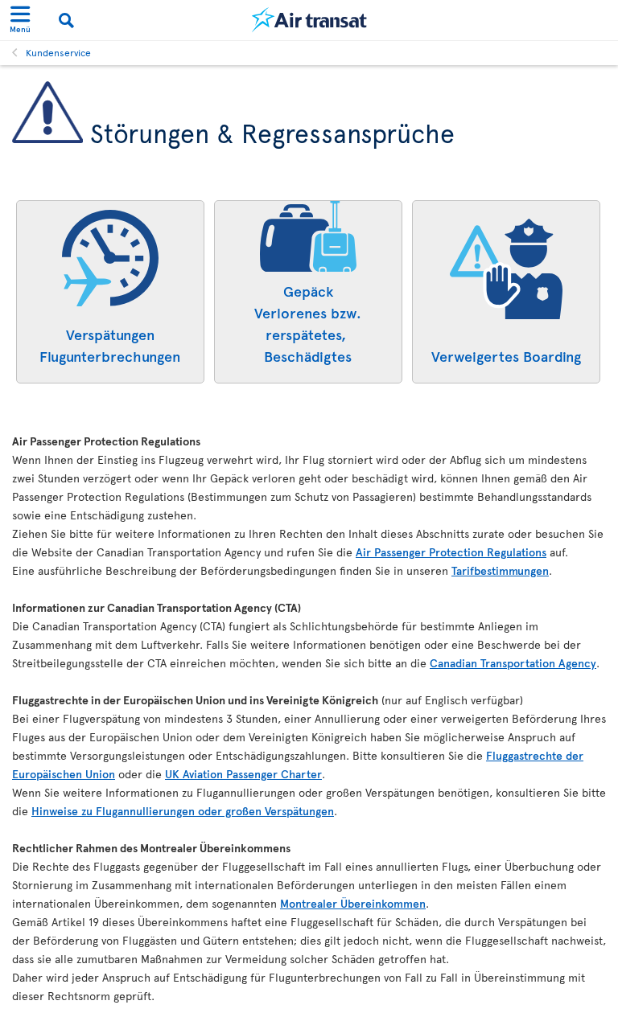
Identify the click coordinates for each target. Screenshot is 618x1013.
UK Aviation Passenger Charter (243, 773)
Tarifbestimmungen (500, 570)
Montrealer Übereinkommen (353, 903)
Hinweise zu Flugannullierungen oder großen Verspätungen (182, 810)
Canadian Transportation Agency (513, 663)
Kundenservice (58, 52)
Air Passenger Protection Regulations (451, 552)
